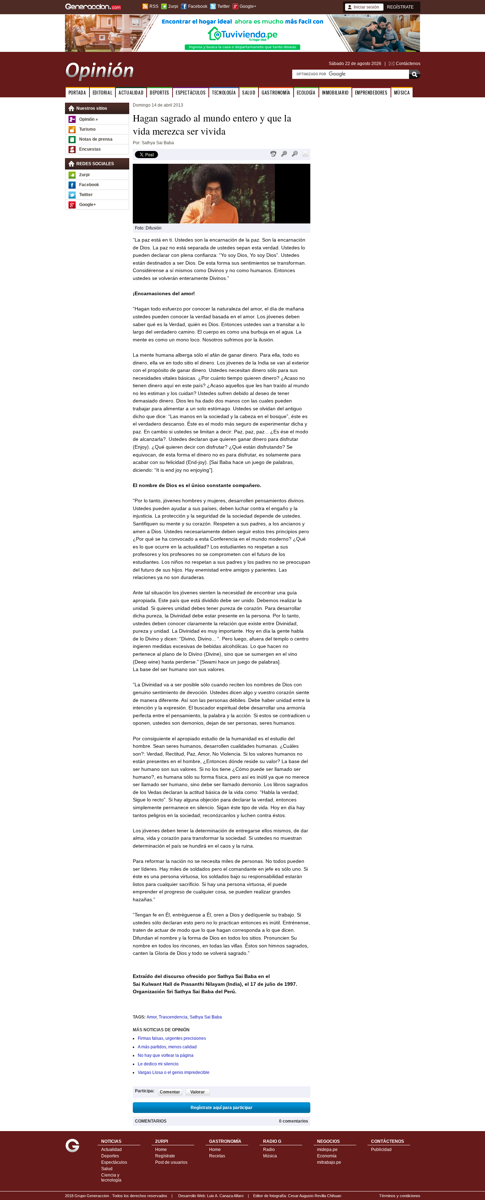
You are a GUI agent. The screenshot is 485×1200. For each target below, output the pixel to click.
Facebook (197, 6)
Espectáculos (114, 1162)
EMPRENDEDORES (371, 93)
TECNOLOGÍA (224, 93)
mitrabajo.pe (329, 1162)
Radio (269, 1149)
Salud (107, 1168)
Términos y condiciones (399, 1196)
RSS (153, 6)
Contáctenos (408, 63)
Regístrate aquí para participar (221, 1107)
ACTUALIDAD (131, 93)
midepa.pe (327, 1149)
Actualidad (111, 1149)
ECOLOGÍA (306, 93)
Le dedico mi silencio (158, 1063)
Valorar (197, 1092)
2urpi (173, 6)
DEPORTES (159, 93)
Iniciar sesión (366, 7)
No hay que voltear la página (166, 1055)
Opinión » (88, 119)
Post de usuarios (171, 1162)
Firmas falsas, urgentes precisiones (172, 1038)
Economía (327, 1155)
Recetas (217, 1155)
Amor (152, 1017)
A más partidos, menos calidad (167, 1046)
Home (161, 1149)
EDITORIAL (102, 93)
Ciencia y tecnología (111, 1178)
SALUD (248, 93)
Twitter (223, 6)
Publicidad (381, 1149)
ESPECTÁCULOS (191, 93)
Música (270, 1155)
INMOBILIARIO (335, 93)
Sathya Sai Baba (206, 1017)
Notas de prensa (96, 139)
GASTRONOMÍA (276, 93)
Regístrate (165, 1155)
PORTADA (77, 93)
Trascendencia (173, 1017)
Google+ (248, 6)
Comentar (170, 1092)
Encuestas (90, 149)
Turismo (87, 129)
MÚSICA (402, 93)
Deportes (110, 1155)
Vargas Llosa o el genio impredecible (173, 1072)
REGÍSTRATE (400, 7)
